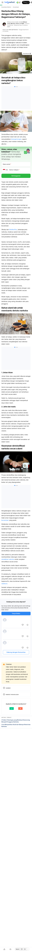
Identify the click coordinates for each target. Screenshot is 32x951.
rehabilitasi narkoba (7, 559)
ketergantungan (16, 139)
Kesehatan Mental (6, 7)
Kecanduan (16, 7)
